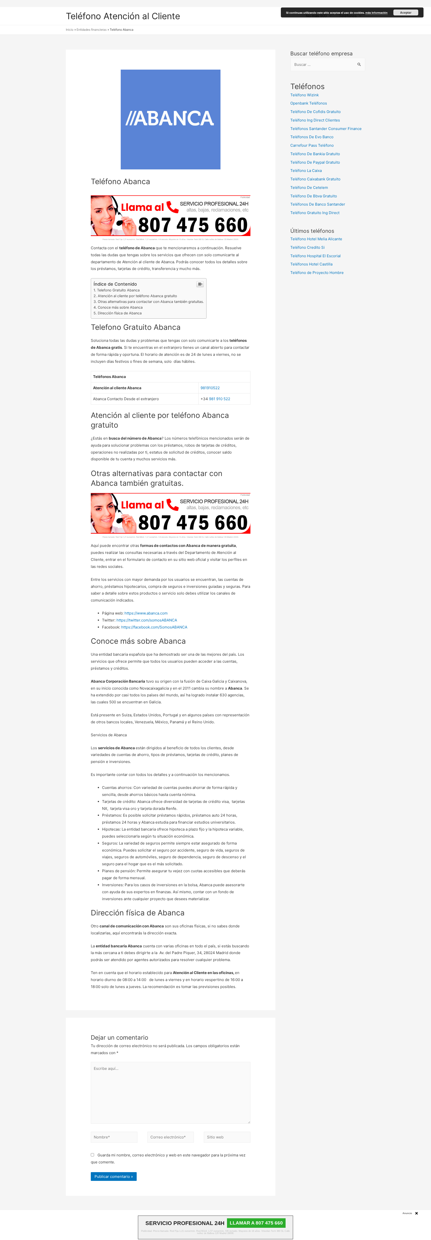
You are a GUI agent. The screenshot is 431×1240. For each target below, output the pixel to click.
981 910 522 (219, 398)
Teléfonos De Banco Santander (317, 204)
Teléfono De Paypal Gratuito (315, 162)
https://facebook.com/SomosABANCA (154, 627)
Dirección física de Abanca (120, 313)
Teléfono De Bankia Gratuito (315, 153)
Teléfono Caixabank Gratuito (315, 179)
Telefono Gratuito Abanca (118, 290)
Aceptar (406, 12)
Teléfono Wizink (304, 95)
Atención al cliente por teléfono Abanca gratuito (137, 296)
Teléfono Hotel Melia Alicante (316, 239)
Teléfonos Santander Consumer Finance (326, 128)
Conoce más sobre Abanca (120, 307)
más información (376, 12)
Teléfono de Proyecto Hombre (317, 272)
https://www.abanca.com (146, 613)
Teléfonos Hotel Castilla (311, 264)
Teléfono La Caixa (306, 170)
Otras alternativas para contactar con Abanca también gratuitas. (151, 301)
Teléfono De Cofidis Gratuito (315, 111)
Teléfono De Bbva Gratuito (313, 196)
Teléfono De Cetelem (309, 187)
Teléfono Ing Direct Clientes (315, 120)
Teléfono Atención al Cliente (123, 16)
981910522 (210, 387)
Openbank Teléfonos (308, 103)
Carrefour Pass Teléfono (312, 145)
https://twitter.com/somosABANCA (146, 620)
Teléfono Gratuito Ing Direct (314, 212)
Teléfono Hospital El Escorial (315, 255)
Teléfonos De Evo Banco (311, 136)
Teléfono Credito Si (307, 247)
